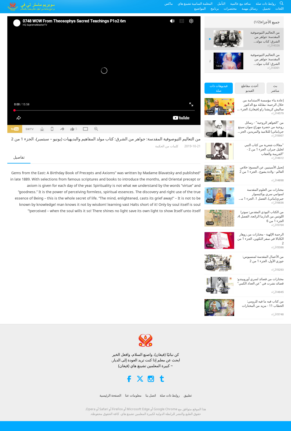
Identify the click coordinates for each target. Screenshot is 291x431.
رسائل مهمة (250, 8)
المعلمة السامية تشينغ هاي (195, 3)
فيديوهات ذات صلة (219, 88)
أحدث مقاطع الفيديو (249, 88)
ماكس (169, 3)
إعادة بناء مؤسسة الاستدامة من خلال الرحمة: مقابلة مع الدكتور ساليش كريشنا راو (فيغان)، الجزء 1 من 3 (261, 104)
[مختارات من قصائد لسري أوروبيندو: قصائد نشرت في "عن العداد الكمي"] (219, 285)
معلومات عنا (133, 395)
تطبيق (188, 395)
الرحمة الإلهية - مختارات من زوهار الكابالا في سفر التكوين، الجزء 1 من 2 (260, 238)
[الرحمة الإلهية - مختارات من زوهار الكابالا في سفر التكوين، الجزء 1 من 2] (219, 240)
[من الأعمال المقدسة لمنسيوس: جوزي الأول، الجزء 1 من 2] (219, 262)
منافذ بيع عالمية (240, 3)
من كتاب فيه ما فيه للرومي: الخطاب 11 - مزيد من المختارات (263, 303)
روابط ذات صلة (266, 3)
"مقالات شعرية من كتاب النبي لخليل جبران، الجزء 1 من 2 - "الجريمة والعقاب (264, 149)
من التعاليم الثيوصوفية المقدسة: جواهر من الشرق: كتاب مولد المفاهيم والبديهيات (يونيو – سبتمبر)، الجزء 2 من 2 (263, 59)
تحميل (266, 8)
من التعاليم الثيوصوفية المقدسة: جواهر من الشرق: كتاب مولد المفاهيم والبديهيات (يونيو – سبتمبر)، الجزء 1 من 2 (263, 36)
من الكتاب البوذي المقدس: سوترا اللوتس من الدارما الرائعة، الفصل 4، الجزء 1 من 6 (260, 216)
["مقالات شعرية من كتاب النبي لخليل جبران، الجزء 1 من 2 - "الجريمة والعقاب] (219, 151)
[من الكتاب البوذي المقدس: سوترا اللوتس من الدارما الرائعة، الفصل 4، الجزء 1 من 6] (219, 218)
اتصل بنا (151, 395)
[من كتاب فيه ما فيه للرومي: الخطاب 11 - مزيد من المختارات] (219, 307)
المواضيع (200, 8)
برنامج (215, 8)
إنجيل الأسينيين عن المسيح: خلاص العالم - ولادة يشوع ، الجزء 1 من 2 (262, 169)
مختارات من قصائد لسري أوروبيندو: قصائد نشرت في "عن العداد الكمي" (260, 281)
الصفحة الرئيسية (110, 395)
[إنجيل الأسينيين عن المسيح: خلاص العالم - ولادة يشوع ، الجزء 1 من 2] (219, 173)
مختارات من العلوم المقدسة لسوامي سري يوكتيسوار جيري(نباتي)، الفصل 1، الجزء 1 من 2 (261, 194)
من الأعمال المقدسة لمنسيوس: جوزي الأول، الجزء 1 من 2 (263, 258)
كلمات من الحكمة (166, 146)
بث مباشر (275, 88)
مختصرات (230, 8)
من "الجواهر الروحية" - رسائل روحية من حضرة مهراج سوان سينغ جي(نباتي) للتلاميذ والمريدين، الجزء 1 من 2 (261, 127)
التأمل (221, 3)
